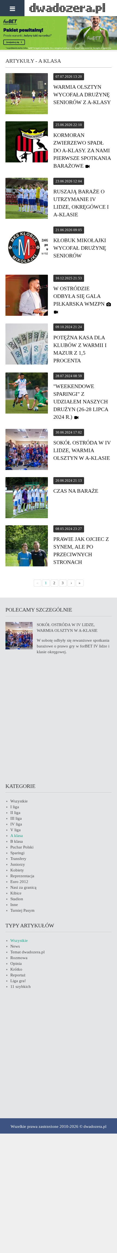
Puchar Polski (21, 847)
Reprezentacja (22, 876)
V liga (15, 830)
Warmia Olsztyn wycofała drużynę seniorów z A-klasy (82, 94)
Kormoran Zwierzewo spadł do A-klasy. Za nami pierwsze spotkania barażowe (82, 150)
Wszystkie (19, 801)
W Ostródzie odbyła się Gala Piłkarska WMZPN (78, 296)
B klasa (16, 841)
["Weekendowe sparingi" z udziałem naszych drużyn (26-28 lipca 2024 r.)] (26, 393)
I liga (14, 807)
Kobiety (17, 870)
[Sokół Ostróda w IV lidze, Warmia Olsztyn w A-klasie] (26, 450)
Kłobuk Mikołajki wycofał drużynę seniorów (79, 248)
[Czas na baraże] (26, 498)
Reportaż (18, 975)
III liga (16, 818)
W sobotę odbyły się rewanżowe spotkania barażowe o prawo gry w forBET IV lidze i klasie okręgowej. (73, 646)
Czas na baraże (75, 491)
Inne (14, 904)
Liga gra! (18, 981)
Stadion (16, 899)
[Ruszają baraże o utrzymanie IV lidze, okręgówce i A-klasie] (26, 199)
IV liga (16, 824)
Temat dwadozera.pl (27, 952)
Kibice (15, 893)
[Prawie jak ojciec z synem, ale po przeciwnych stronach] (26, 546)
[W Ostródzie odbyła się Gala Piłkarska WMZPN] (26, 296)
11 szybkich (20, 986)
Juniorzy (17, 864)
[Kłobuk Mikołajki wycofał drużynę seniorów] (26, 247)
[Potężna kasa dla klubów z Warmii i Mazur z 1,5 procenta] (26, 344)
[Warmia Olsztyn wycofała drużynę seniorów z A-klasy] (26, 94)
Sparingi (17, 853)
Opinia (16, 963)
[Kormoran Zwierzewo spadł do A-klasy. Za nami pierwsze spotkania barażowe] (26, 142)
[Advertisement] (58, 718)
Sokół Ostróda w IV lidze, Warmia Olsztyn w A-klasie (82, 450)
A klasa (16, 835)
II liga (15, 812)
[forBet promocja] (58, 48)
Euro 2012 (19, 881)
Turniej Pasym (22, 910)
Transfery (18, 858)
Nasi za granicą (23, 887)
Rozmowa (18, 958)
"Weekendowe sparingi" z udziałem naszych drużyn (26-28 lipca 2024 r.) (80, 401)
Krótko (16, 969)
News (15, 946)
